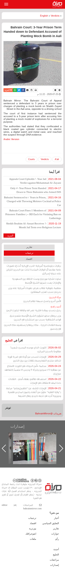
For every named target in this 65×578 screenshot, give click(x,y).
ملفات (33, 538)
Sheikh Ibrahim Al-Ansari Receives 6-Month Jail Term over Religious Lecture (33, 225)
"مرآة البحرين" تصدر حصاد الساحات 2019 (25, 440)
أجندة (56, 549)
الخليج (9, 340)
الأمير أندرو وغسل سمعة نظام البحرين (42, 299)
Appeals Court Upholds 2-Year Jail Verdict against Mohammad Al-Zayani (35, 181)
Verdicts (55, 15)
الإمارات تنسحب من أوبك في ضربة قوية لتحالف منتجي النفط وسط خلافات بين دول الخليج (34, 358)
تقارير (29, 247)
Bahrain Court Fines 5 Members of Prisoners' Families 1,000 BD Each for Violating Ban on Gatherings (33, 214)
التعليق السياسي (50, 523)
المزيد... (9, 235)
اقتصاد (29, 258)
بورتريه (32, 528)
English (44, 15)
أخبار (56, 518)
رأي (57, 538)
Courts (31, 159)
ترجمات (29, 253)
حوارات (55, 533)
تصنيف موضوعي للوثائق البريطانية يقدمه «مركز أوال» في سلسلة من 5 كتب (51, 445)
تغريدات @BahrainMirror (48, 413)
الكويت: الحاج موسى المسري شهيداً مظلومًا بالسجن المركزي (36, 349)
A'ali (57, 159)
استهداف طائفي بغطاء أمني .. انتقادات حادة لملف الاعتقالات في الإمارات (34, 381)
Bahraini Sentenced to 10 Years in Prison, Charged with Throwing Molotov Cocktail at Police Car (32, 201)
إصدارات (17, 426)
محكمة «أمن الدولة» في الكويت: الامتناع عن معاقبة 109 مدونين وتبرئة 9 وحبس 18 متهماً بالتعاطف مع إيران (33, 369)
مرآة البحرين (58, 4)
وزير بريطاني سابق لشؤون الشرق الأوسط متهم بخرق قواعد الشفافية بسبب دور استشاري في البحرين (35, 317)
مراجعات (54, 559)
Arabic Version (11, 139)
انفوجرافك (30, 533)
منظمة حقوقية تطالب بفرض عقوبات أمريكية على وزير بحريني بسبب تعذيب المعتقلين (34, 290)
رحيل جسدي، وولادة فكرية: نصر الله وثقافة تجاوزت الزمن (33, 308)
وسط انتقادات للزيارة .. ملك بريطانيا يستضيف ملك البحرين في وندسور (32, 326)
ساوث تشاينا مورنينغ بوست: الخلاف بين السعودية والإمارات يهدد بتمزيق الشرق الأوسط (36, 280)
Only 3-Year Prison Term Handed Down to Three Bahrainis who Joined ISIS (35, 190)
